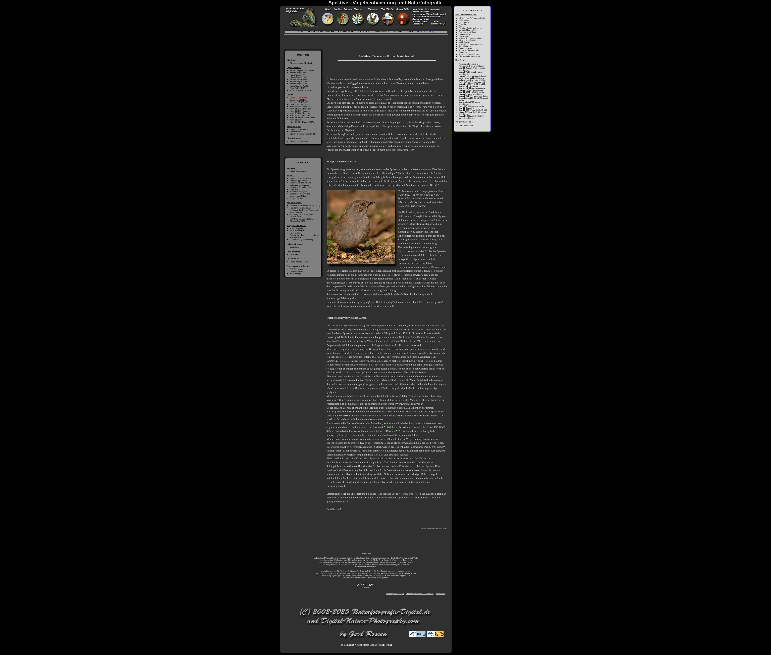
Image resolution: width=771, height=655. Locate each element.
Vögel (348, 126)
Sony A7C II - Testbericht (468, 86)
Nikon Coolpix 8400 (298, 84)
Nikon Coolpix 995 (298, 75)
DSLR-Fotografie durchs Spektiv (303, 134)
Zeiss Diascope (388, 431)
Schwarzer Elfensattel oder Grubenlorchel (469, 51)
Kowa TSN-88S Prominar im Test (471, 106)
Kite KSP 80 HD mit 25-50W (302, 122)
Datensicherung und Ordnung (301, 239)
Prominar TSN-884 (368, 364)
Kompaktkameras (407, 266)
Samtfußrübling (465, 46)
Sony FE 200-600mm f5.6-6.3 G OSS (473, 110)
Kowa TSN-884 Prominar (300, 111)
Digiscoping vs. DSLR (299, 129)
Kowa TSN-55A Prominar (300, 109)
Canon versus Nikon (298, 196)
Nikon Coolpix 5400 (298, 81)
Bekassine (463, 24)
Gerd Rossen (333, 509)
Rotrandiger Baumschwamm (469, 54)
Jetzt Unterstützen (466, 126)
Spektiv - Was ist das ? (299, 98)
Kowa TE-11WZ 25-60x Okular (302, 117)
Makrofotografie (296, 228)
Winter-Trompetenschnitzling (470, 44)
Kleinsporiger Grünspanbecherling (472, 18)
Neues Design (295, 273)
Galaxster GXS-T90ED (299, 102)
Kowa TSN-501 (296, 120)
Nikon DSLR (404, 194)
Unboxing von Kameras (299, 185)
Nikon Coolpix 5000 (298, 79)
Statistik (365, 588)
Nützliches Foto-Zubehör (300, 194)
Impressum (440, 593)
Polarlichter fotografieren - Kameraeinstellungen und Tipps (471, 65)
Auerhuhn (463, 26)
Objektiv (357, 290)
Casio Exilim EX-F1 (298, 88)
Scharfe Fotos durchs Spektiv (426, 302)
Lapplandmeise (465, 34)
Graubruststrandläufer (467, 32)
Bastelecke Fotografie (298, 191)
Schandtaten (294, 247)
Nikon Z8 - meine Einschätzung (471, 94)
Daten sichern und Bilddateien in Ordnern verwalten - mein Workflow (473, 79)
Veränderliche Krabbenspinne (470, 38)
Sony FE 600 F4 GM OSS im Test (471, 92)
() (425, 32)
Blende (434, 184)
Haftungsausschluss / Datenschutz (419, 593)
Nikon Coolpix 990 (298, 73)
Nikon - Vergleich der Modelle (302, 70)
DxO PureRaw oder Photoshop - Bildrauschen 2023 (303, 220)
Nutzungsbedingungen (395, 593)
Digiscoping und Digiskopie (301, 63)
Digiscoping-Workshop (299, 141)
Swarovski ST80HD (298, 100)
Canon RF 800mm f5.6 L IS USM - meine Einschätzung (472, 117)
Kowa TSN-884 (432, 194)
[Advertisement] (372, 69)
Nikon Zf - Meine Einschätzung (471, 90)
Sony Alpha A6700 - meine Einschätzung (469, 103)
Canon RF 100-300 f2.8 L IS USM (472, 84)
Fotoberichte (295, 233)
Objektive (294, 189)
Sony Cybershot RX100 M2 (301, 90)
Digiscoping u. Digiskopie (300, 178)
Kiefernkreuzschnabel (467, 40)
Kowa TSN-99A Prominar (300, 115)
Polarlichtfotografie (297, 231)
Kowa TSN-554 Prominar (300, 106)
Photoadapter (389, 173)
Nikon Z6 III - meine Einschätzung (472, 76)
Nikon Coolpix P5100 (299, 86)
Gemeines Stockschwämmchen (470, 28)
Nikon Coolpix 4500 (298, 77)
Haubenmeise (464, 22)
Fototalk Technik (296, 198)
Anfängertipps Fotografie (300, 180)
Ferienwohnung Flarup (299, 262)
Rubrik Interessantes (298, 171)
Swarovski (332, 360)
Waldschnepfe (464, 42)
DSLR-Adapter (406, 216)
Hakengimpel (464, 36)
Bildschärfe (347, 337)
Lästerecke (294, 254)
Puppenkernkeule (465, 48)
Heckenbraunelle (407, 191)
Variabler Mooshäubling (468, 30)
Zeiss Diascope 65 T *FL (300, 104)
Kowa (362, 360)
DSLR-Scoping (390, 180)
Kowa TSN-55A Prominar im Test (472, 82)
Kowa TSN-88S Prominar (300, 113)
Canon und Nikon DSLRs (300, 183)
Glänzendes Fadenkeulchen (469, 56)
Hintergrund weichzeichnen (300, 208)
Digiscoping (429, 239)
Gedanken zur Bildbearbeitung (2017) (305, 205)
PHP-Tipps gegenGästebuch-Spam (297, 270)
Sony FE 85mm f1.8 (466, 108)
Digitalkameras (351, 286)
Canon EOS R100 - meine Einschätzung (474, 96)
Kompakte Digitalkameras (300, 187)
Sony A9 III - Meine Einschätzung (472, 88)
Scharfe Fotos (295, 132)
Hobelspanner (464, 20)
